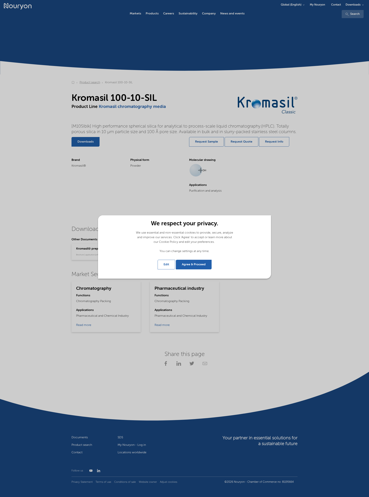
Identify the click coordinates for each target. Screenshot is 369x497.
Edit (166, 264)
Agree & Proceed (194, 264)
